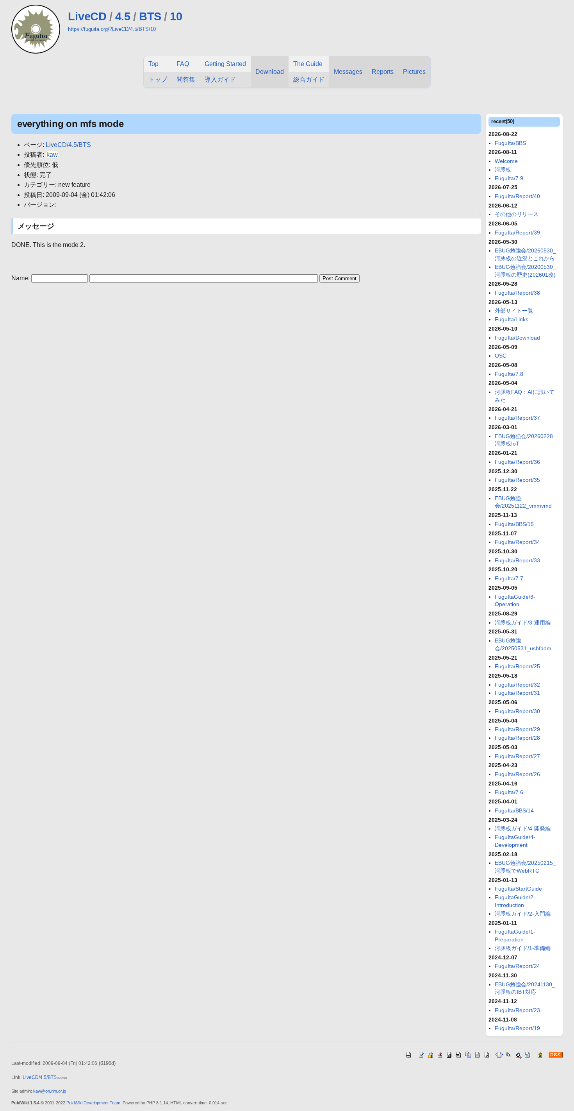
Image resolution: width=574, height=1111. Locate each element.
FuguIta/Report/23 (517, 1010)
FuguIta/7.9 (509, 178)
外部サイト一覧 (514, 311)
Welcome (506, 161)
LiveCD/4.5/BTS (68, 144)
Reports (383, 71)
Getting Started (225, 64)
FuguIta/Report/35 (517, 480)
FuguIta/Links (511, 319)
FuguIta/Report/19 (517, 1028)
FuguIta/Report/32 (517, 685)
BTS (150, 16)
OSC (500, 355)
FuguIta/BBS (510, 143)
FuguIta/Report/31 (517, 693)
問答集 (185, 79)
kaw (52, 154)
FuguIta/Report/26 (517, 774)
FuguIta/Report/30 (517, 711)
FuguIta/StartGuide (518, 889)
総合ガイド (308, 79)
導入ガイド (220, 79)
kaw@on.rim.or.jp (49, 1091)
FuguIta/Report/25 (517, 666)
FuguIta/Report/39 (517, 232)
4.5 (122, 16)
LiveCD (87, 16)
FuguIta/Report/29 (517, 729)
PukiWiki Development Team (93, 1102)
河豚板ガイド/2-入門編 (523, 914)
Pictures (414, 71)
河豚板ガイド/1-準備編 (523, 948)
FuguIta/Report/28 (517, 738)
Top (153, 64)
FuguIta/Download (517, 338)
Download (269, 71)
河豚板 (503, 169)
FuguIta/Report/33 (517, 560)
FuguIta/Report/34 (517, 542)
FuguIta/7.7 (509, 578)
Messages (348, 71)
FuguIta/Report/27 (517, 756)
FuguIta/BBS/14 (514, 810)
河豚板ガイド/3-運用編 (523, 622)
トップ (157, 79)
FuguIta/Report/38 (517, 293)
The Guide (308, 64)
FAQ (182, 64)
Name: (21, 278)
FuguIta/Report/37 (517, 418)
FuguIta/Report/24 (517, 966)
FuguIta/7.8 (509, 374)
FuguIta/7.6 (509, 792)
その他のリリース (516, 214)
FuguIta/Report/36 (517, 462)
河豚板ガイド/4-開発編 (523, 828)
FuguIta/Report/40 (517, 196)
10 (176, 16)
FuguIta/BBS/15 (514, 524)
